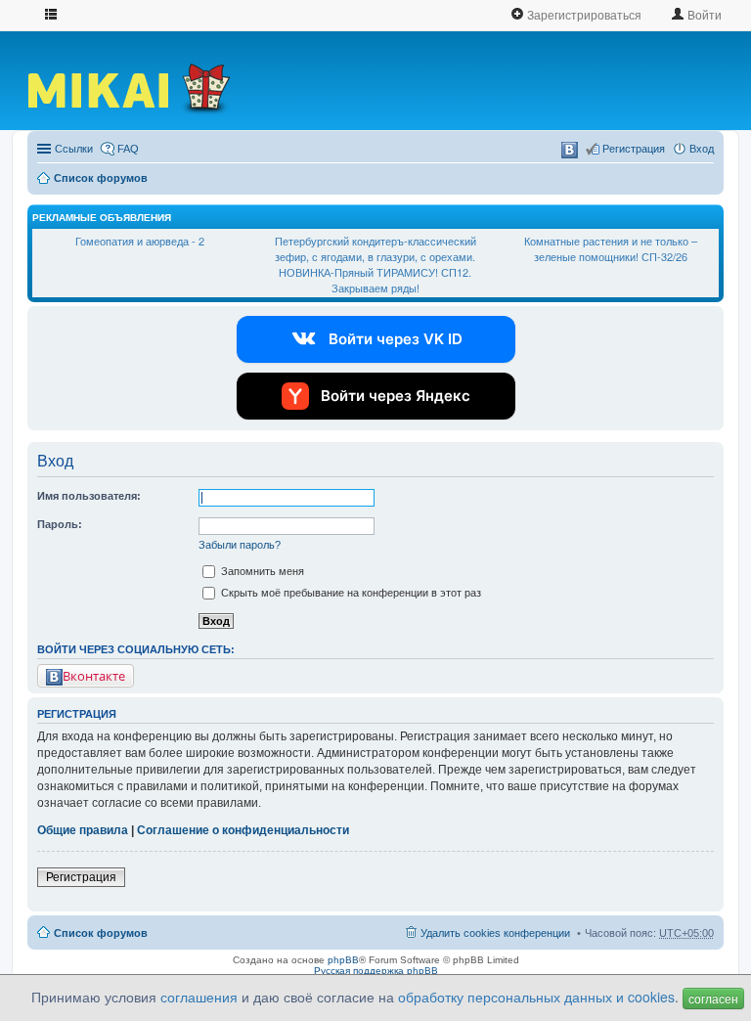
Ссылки (74, 149)
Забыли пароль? (240, 545)
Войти (703, 14)
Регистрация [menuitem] (633, 149)
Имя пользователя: (89, 496)
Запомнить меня (261, 571)
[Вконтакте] (569, 150)
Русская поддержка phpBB (376, 970)
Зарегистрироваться (582, 14)
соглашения (199, 996)
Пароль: (59, 524)
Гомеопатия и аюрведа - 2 (139, 240)
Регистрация (81, 877)
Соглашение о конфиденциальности (243, 830)
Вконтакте (94, 676)
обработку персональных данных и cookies (536, 996)
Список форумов (101, 178)
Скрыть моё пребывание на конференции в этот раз (349, 593)
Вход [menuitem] (701, 149)
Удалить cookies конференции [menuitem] (495, 933)
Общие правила (82, 830)
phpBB (343, 959)
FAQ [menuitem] (128, 149)
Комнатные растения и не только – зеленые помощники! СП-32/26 (610, 248)
